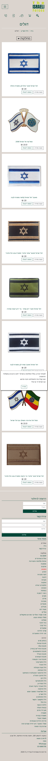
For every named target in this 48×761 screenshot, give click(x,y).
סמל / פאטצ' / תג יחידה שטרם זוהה (33, 724)
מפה (44, 741)
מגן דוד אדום (41, 710)
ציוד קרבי (43, 625)
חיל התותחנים (41, 697)
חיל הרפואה (42, 689)
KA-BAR (43, 556)
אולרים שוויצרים (40, 558)
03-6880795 (41, 746)
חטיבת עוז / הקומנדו (39, 659)
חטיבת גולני (42, 646)
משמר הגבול (42, 718)
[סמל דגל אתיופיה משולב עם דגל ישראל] (24, 398)
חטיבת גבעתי (41, 643)
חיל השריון (24, 31)
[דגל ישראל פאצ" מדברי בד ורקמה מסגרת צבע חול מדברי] (24, 454)
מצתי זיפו (42, 609)
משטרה (43, 713)
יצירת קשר (42, 549)
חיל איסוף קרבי (41, 662)
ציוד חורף (43, 623)
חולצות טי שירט (40, 585)
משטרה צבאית (41, 715)
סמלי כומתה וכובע (40, 617)
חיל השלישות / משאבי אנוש (36, 691)
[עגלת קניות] (29, 15)
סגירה (24, 387)
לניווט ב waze (41, 738)
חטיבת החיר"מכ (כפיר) (38, 649)
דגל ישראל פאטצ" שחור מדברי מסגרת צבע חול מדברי (24, 253)
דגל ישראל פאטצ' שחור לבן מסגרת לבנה (24, 365)
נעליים (44, 612)
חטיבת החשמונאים (39, 651)
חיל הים (43, 678)
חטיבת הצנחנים (40, 657)
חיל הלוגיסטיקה (40, 681)
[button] (21, 15)
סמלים (44, 620)
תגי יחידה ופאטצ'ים (39, 633)
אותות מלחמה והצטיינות (37, 561)
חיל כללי (43, 702)
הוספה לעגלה (27, 92)
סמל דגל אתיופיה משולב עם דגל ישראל (24, 420)
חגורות (44, 580)
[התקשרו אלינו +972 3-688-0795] (5, 15)
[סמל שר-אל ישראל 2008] (24, 120)
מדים (44, 598)
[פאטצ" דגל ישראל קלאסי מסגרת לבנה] (24, 176)
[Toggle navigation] (5, 7)
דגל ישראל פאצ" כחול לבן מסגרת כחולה (24, 86)
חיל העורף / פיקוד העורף (37, 686)
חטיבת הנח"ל (41, 654)
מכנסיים (43, 604)
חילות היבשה (41, 705)
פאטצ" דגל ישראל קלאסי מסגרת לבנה (24, 197)
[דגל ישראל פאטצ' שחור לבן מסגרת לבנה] (24, 343)
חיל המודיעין (42, 683)
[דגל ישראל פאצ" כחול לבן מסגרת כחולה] (24, 64)
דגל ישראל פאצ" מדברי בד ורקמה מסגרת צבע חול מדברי (24, 476)
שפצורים (43, 628)
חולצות (43, 582)
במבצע (43, 569)
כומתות (43, 590)
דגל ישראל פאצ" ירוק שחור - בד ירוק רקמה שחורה (24, 309)
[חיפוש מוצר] (37, 15)
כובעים (43, 588)
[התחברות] (13, 15)
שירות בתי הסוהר (40, 726)
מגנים (44, 596)
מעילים (43, 607)
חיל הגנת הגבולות (40, 667)
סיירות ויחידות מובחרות (38, 721)
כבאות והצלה (41, 707)
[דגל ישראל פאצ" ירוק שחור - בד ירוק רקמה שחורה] (24, 287)
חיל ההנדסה (42, 670)
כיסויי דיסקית (41, 593)
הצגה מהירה (38, 92)
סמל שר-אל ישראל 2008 (24, 142)
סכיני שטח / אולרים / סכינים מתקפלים (33, 615)
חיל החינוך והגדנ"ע (39, 675)
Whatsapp (42, 744)
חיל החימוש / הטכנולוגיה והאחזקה (34, 673)
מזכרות (43, 601)
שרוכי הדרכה (41, 631)
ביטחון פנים (42, 641)
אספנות (43, 564)
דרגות (44, 577)
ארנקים (43, 566)
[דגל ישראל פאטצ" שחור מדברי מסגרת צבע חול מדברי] (24, 231)
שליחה (35, 511)
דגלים (44, 572)
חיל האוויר (42, 665)
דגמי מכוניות (42, 574)
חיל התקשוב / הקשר (39, 699)
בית (32, 31)
